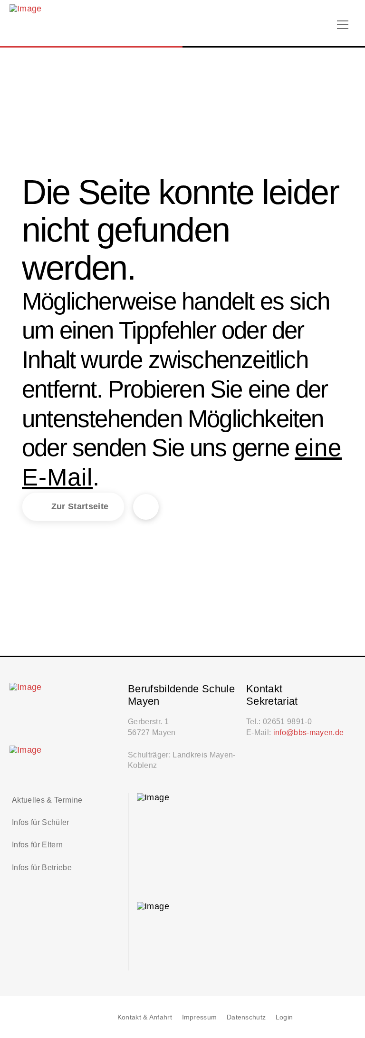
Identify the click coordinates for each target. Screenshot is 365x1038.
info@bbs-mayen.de (308, 732)
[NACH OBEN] (343, 1017)
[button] (342, 25)
